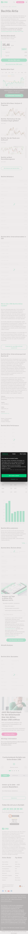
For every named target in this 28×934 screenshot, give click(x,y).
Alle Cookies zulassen (14, 475)
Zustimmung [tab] (5, 453)
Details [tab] (14, 453)
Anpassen (13, 479)
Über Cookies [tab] (23, 453)
